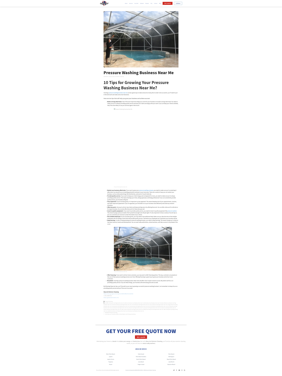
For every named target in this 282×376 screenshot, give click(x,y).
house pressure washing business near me (138, 306)
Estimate (142, 3)
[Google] (184, 370)
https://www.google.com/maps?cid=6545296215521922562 (118, 294)
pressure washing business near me (118, 93)
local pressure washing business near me (119, 307)
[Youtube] (179, 370)
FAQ (151, 3)
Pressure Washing (109, 301)
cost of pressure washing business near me (140, 304)
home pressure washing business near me (120, 306)
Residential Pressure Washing (111, 312)
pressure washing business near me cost (152, 307)
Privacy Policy (98, 370)
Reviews (147, 3)
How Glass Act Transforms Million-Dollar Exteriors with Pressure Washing (120, 314)
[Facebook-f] (176, 370)
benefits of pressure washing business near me (114, 303)
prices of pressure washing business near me (133, 309)
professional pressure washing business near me (153, 309)
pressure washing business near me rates (114, 309)
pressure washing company (146, 190)
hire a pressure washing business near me (158, 304)
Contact (155, 3)
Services (131, 3)
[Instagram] (182, 370)
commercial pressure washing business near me (121, 304)
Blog (160, 3)
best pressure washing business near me (152, 303)
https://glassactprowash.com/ (111, 297)
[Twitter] (174, 370)
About (126, 3)
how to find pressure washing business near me (157, 306)
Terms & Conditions (105, 370)
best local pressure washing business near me (134, 303)
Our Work (136, 3)
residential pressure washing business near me (117, 311)
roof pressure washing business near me (135, 311)
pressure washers (172, 211)
